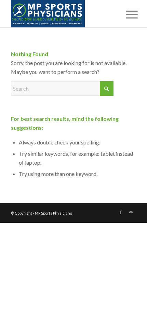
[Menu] (126, 14)
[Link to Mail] (131, 212)
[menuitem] (126, 14)
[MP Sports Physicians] (61, 13)
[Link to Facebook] (121, 212)
